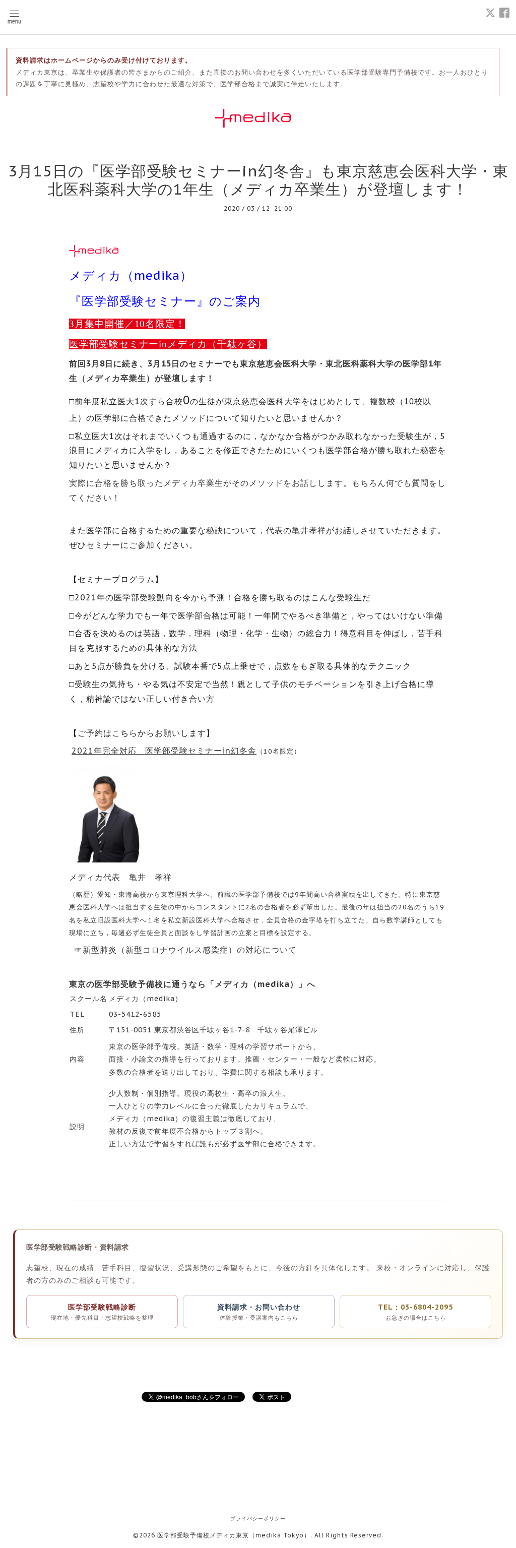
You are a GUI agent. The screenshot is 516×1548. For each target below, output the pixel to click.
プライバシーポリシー (258, 1518)
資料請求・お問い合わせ (258, 1312)
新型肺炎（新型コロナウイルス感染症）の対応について (190, 950)
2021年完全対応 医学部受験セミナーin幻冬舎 (164, 751)
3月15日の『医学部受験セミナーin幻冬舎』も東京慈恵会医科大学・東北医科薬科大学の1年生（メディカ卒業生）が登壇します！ (258, 180)
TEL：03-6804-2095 (415, 1312)
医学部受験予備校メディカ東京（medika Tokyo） (233, 1535)
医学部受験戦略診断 (102, 1312)
